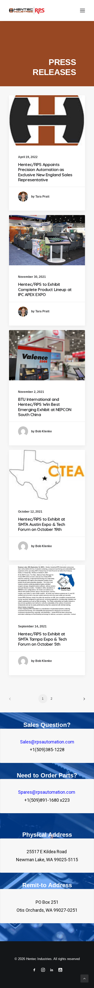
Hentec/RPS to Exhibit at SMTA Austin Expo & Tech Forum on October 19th (41, 524)
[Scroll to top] (84, 978)
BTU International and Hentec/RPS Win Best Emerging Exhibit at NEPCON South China (44, 407)
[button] (82, 10)
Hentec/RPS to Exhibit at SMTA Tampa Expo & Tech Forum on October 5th (42, 639)
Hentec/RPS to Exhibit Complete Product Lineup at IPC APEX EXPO (44, 289)
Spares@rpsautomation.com (47, 792)
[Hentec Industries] (26, 10)
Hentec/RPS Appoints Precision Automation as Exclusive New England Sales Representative (45, 172)
